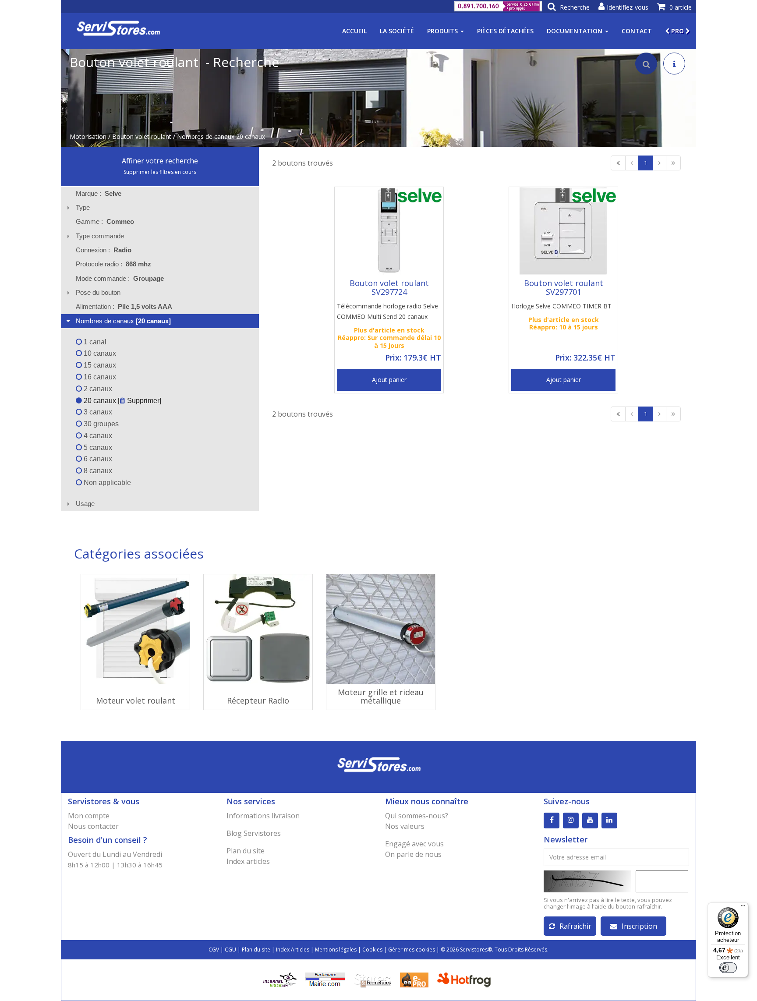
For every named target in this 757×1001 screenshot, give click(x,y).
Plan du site (245, 851)
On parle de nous (413, 854)
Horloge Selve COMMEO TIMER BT (561, 306)
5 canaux (97, 447)
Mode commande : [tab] (120, 278)
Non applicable (106, 482)
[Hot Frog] (466, 979)
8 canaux (97, 470)
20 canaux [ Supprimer (120, 400)
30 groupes (100, 424)
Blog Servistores (253, 833)
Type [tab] (83, 207)
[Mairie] (325, 979)
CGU (230, 949)
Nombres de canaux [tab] (123, 321)
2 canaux (97, 389)
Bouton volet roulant (141, 136)
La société (397, 31)
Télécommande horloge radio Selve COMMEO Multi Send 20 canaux (387, 311)
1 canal (94, 342)
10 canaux (99, 353)
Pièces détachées (505, 31)
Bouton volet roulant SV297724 (389, 287)
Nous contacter (93, 826)
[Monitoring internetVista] (280, 979)
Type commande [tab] (100, 236)
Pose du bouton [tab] (98, 292)
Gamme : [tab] (105, 221)
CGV (214, 949)
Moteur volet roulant (135, 700)
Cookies (372, 949)
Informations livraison (263, 816)
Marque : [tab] (98, 193)
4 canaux (97, 435)
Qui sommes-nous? (416, 816)
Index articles (248, 861)
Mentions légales (336, 949)
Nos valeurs (404, 826)
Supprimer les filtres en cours (160, 172)
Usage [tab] (85, 503)
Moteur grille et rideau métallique (381, 696)
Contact (637, 31)
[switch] (728, 967)
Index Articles (292, 949)
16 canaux (99, 377)
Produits (443, 31)
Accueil (354, 31)
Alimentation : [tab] (124, 306)
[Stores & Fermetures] (372, 979)
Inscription (639, 926)
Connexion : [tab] (103, 250)
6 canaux (97, 459)
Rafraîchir (575, 926)
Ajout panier (389, 379)
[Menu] (743, 907)
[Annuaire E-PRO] (414, 979)
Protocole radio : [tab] (113, 264)
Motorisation (88, 136)
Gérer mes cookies (411, 949)
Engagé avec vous (414, 844)
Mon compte (89, 816)
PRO (677, 31)
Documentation (575, 31)
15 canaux (99, 365)
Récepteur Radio (258, 700)
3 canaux (97, 412)
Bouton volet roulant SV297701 (563, 287)
